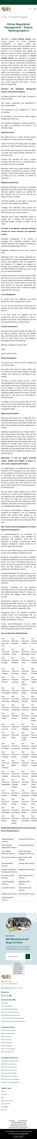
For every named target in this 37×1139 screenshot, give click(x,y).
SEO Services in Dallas (9, 1073)
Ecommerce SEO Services (10, 1012)
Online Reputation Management (18, 17)
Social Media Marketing (9, 1009)
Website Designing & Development (13, 1021)
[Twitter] (5, 996)
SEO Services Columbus (9, 1076)
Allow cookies (18, 1136)
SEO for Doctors (7, 1046)
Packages (4, 1107)
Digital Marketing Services (10, 1015)
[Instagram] (8, 996)
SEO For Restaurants (8, 1030)
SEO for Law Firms (7, 1052)
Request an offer (7, 1101)
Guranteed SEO (6, 1006)
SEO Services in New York (10, 1061)
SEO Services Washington (10, 1082)
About (3, 1091)
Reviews (4, 1110)
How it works (5, 1104)
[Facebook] (2, 996)
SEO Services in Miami (9, 1064)
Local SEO (4, 1003)
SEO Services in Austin (9, 1067)
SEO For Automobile (8, 1049)
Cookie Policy (24, 1133)
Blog (2, 1097)
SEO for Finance (6, 1043)
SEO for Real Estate (8, 1033)
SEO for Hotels (6, 1040)
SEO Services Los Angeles (10, 1079)
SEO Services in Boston (9, 1070)
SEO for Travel (6, 1036)
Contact (4, 1094)
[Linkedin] (10, 996)
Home (5, 17)
